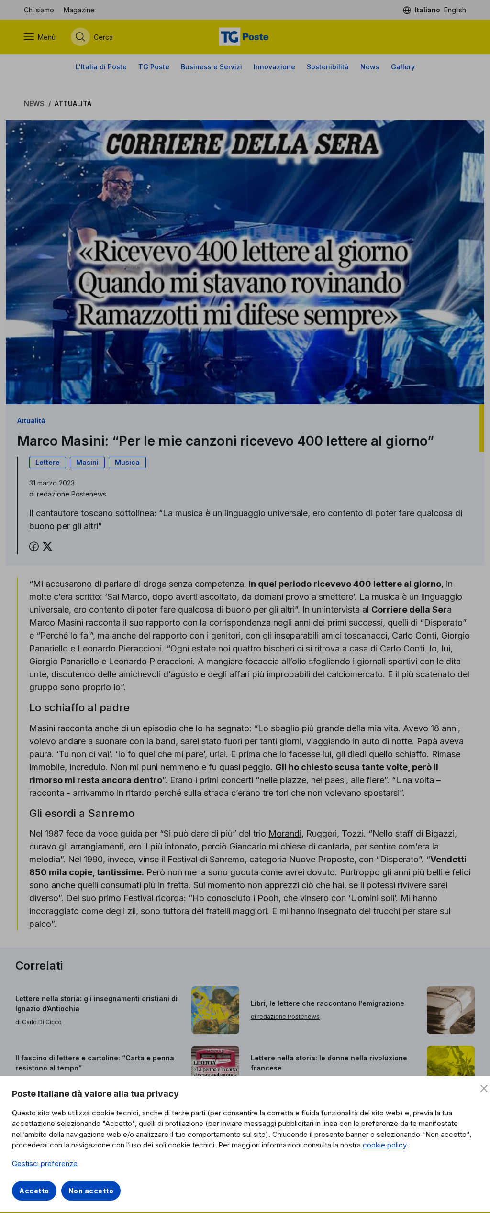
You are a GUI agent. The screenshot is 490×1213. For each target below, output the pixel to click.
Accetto (34, 1191)
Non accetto (91, 1191)
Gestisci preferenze (45, 1163)
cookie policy (384, 1144)
